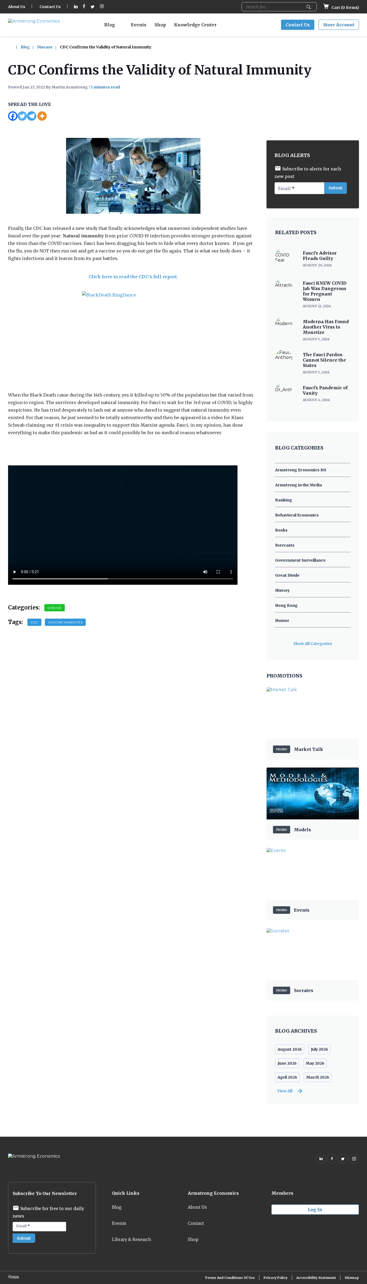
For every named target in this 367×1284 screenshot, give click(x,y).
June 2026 (287, 1063)
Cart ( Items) (345, 7)
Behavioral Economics (297, 515)
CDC (34, 622)
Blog (109, 24)
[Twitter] (22, 116)
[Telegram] (31, 116)
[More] (42, 116)
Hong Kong (286, 605)
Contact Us (50, 6)
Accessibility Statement (316, 1278)
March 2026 (317, 1077)
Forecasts (284, 545)
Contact (196, 1223)
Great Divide (287, 575)
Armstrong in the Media (298, 485)
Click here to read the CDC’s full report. (133, 276)
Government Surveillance (300, 560)
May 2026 (315, 1063)
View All (284, 1091)
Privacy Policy (275, 1278)
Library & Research (131, 1239)
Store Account (338, 24)
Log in (315, 1209)
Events (138, 24)
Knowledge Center (195, 24)
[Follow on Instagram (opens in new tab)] (102, 6)
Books (281, 530)
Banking (283, 500)
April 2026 (287, 1077)
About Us (16, 6)
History (282, 590)
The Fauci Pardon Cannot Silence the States (324, 360)
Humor (282, 620)
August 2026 (290, 1049)
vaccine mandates (65, 622)
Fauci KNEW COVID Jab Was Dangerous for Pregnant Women (325, 291)
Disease (45, 47)
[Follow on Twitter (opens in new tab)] (93, 6)
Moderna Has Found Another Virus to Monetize (326, 327)
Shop (160, 24)
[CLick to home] (14, 47)
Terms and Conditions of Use (230, 1278)
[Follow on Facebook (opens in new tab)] (84, 6)
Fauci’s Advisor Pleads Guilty (320, 255)
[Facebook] (12, 116)
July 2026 (319, 1049)
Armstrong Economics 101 (300, 470)
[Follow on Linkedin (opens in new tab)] (76, 6)
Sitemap (352, 1278)
